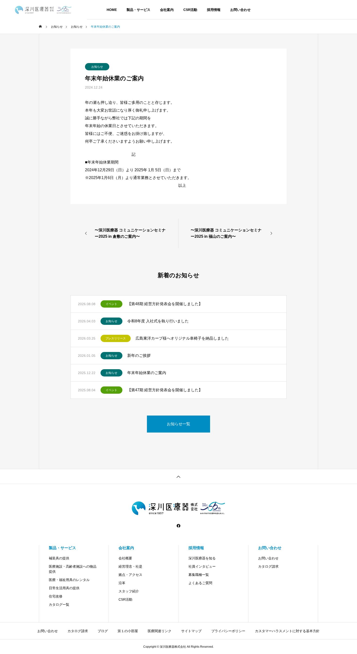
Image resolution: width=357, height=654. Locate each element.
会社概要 (125, 558)
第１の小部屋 (128, 631)
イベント (111, 304)
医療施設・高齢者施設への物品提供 (72, 568)
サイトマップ (191, 631)
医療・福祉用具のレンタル (69, 580)
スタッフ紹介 (129, 591)
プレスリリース (115, 338)
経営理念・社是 (130, 566)
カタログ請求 (268, 566)
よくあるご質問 (200, 583)
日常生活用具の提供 (64, 588)
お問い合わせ (240, 10)
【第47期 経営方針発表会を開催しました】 (165, 390)
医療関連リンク (159, 631)
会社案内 (167, 10)
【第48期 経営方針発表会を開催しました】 (165, 304)
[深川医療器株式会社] (43, 9)
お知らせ (97, 66)
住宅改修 (55, 596)
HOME (112, 10)
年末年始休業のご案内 (146, 373)
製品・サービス (138, 10)
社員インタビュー (202, 566)
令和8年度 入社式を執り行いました (158, 321)
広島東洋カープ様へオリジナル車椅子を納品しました (182, 338)
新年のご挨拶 (139, 355)
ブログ (103, 631)
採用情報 (214, 10)
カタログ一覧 (59, 604)
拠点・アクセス (130, 575)
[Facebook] (178, 525)
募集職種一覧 (198, 575)
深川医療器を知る (202, 558)
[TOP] (178, 476)
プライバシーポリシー (228, 631)
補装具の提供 (59, 558)
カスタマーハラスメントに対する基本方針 (287, 631)
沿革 (122, 583)
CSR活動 (190, 10)
